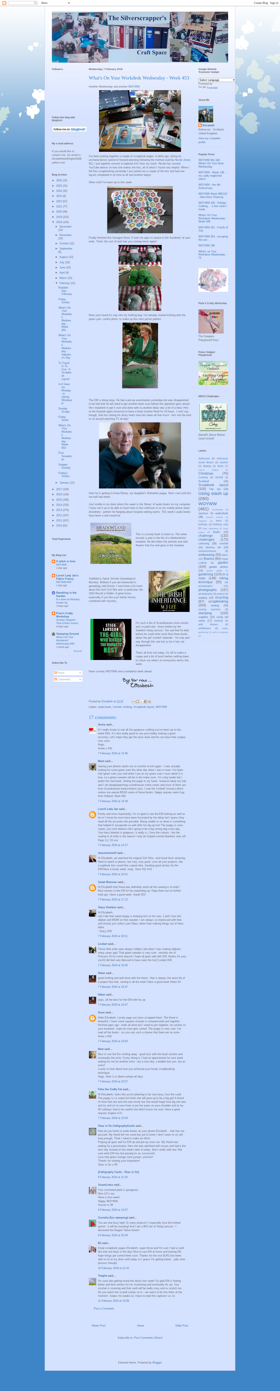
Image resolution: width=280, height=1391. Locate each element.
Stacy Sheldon (107, 907)
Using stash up (213, 493)
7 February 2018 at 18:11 (112, 936)
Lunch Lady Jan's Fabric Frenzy (67, 577)
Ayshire (224, 462)
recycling (221, 597)
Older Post (181, 1325)
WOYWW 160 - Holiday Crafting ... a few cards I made (212, 206)
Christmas (205, 473)
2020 (59, 211)
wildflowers (204, 628)
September (65, 248)
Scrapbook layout (143, 706)
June (62, 267)
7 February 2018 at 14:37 (113, 845)
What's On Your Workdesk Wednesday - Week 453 (65, 436)
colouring (203, 543)
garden (223, 562)
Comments (64, 679)
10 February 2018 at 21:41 (113, 1268)
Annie (101, 724)
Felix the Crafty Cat (110, 1089)
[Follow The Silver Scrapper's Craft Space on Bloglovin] (69, 131)
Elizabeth (208, 125)
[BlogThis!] (138, 701)
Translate (212, 87)
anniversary (217, 509)
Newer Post (99, 1325)
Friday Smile (63, 418)
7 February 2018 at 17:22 (113, 899)
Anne (101, 1012)
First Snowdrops (65, 456)
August (64, 257)
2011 (59, 520)
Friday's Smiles (64, 474)
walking (218, 620)
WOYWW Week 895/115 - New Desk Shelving (212, 195)
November (65, 235)
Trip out (214, 489)
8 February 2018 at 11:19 (112, 1177)
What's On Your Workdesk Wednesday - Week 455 (65, 319)
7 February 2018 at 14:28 (113, 801)
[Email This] (134, 701)
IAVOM (219, 477)
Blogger (157, 1362)
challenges (206, 539)
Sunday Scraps (64, 410)
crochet (117, 706)
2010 (59, 525)
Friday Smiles (64, 301)
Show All (78, 651)
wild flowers (208, 624)
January (64, 482)
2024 (59, 190)
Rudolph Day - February (65, 290)
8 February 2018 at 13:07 (113, 1209)
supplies (203, 616)
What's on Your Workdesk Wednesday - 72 (212, 254)
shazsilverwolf (107, 852)
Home (140, 1325)
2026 (59, 180)
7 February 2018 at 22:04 (113, 1118)
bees (219, 520)
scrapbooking (218, 601)
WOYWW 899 (63, 582)
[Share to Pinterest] (149, 701)
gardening (205, 574)
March (63, 277)
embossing (206, 554)
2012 (59, 515)
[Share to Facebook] (145, 701)
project (220, 593)
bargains (202, 521)
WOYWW (133, 86)
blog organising (210, 528)
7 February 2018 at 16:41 (113, 874)
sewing (215, 605)
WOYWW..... (62, 564)
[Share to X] (142, 701)
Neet (101, 1049)
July (62, 262)
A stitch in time (65, 561)
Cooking (203, 477)
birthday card (220, 524)
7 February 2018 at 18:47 (113, 986)
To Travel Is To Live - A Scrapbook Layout (64, 371)
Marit (101, 761)
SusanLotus (105, 1184)
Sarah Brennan (107, 882)
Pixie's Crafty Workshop (64, 615)
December (65, 226)
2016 (59, 494)
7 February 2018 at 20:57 (113, 1081)
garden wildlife (214, 571)
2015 (59, 499)
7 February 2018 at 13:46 (113, 753)
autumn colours (214, 517)
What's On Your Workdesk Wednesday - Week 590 (212, 218)
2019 (59, 216)
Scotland (203, 481)
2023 (59, 196)
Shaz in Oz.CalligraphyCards (116, 1125)
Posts (61, 672)
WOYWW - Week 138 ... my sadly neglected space (212, 175)
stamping (205, 613)
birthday (202, 524)
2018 (59, 222)
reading (202, 597)
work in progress (220, 632)
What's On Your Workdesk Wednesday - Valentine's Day (65, 346)
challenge (205, 535)
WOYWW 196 (206, 245)
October (64, 243)
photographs (207, 590)
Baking (207, 466)
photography (205, 593)
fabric (225, 555)
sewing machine (209, 609)
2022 (59, 201)
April (62, 272)
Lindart (102, 943)
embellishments (207, 551)
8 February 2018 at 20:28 (113, 1235)
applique (203, 513)
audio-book (104, 706)
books (216, 531)
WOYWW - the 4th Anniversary (209, 186)
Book (220, 466)
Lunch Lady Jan (108, 808)
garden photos (218, 566)
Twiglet (102, 1275)
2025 (59, 185)
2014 (59, 504)
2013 (59, 510)
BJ (99, 1243)
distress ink (213, 547)
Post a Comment (104, 1308)
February (65, 283)
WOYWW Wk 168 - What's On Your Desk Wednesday (211, 163)
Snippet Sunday (64, 466)
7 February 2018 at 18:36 (113, 965)
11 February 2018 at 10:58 (113, 1300)
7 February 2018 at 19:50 (113, 1041)
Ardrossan (204, 458)
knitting (127, 706)
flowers (209, 558)
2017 (59, 489)
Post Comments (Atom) (148, 1337)
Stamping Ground (67, 633)
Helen (101, 973)
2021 (59, 206)
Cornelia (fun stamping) (113, 1217)
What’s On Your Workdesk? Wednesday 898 (65, 640)
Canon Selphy (208, 470)
